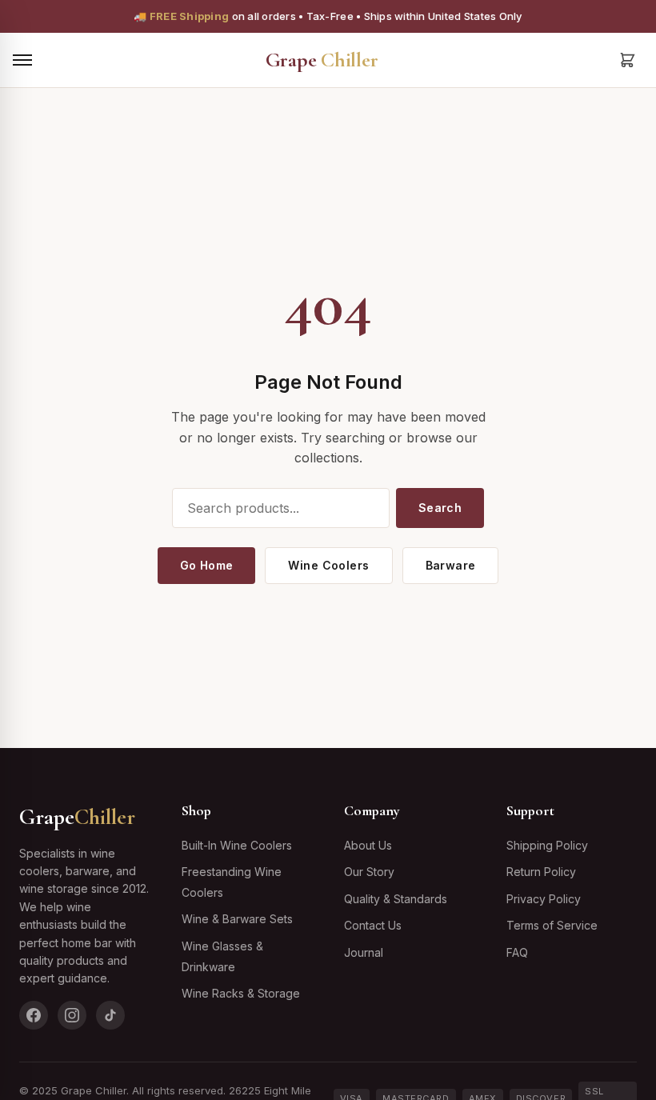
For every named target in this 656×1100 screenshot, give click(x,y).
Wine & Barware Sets (237, 919)
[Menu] (22, 60)
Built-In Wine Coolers (237, 845)
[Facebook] (33, 1015)
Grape (322, 59)
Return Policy (541, 871)
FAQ (517, 952)
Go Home (207, 565)
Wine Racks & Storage (241, 993)
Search (440, 507)
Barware (451, 565)
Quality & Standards (395, 899)
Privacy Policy (543, 899)
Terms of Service (552, 925)
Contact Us (373, 925)
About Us (368, 845)
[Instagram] (72, 1015)
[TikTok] (110, 1015)
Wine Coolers (328, 565)
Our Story (369, 871)
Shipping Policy (547, 845)
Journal (363, 952)
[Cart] (627, 60)
